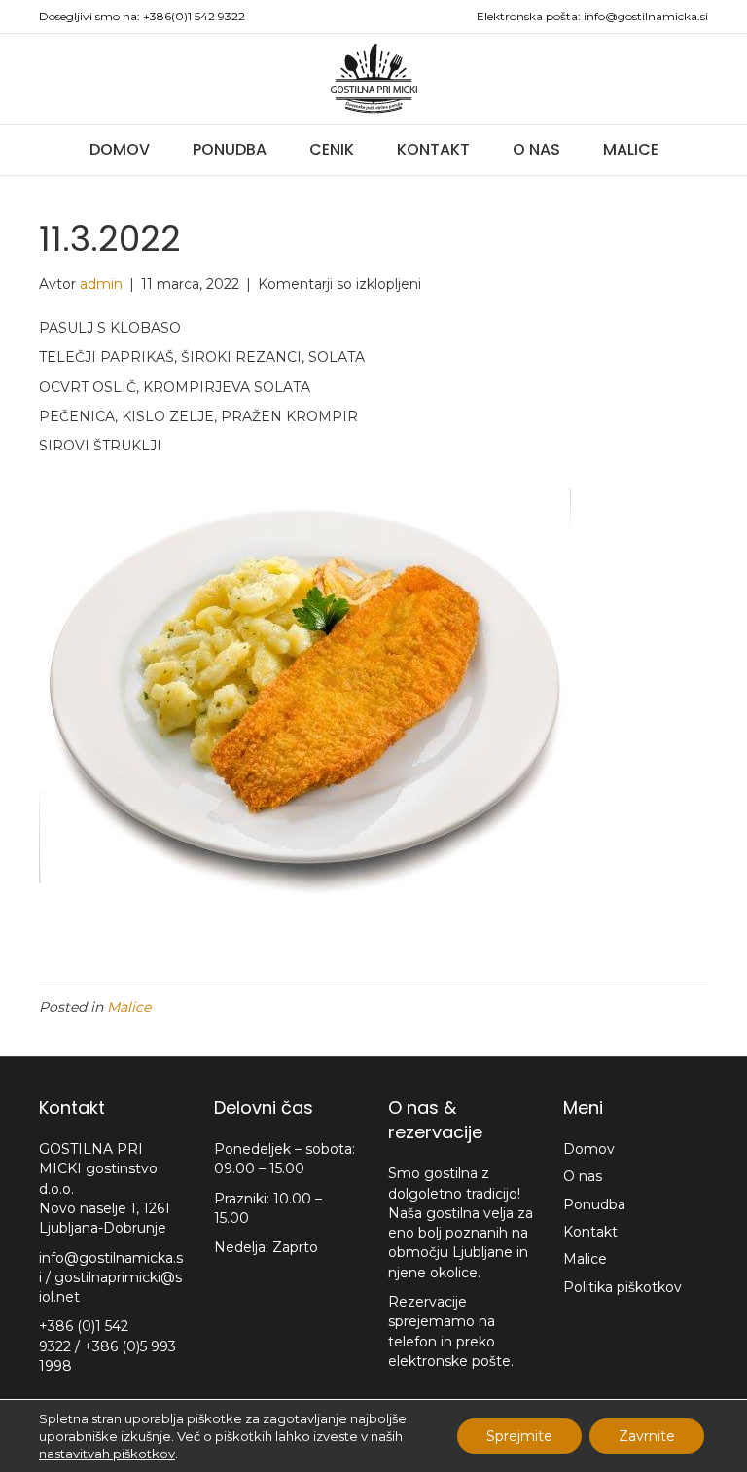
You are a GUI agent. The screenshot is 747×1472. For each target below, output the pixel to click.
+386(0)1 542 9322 (194, 16)
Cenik (331, 149)
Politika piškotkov (622, 1287)
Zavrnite (647, 1436)
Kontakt (433, 149)
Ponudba (230, 149)
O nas (536, 149)
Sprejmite (519, 1436)
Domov (119, 149)
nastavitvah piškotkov (107, 1453)
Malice (630, 149)
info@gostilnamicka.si (646, 16)
